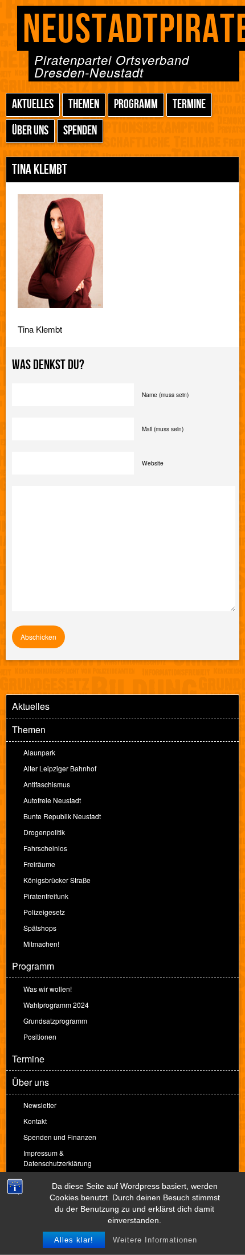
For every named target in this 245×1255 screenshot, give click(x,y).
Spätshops (39, 928)
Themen (83, 104)
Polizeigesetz (44, 912)
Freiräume (39, 864)
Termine (189, 104)
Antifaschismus (46, 784)
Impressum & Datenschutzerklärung (57, 1158)
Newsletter (39, 1105)
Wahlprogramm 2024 (56, 1004)
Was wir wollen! (47, 989)
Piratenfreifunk (45, 896)
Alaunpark (39, 752)
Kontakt (35, 1121)
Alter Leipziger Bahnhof (59, 768)
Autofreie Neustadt (52, 800)
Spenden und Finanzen (59, 1137)
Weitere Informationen (155, 1240)
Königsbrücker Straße (57, 880)
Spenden (80, 130)
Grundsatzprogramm (55, 1020)
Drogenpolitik (44, 832)
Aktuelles (33, 104)
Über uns (30, 130)
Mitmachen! (41, 944)
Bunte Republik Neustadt (62, 816)
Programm (136, 104)
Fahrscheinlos (45, 848)
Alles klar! (73, 1240)
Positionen (39, 1036)
